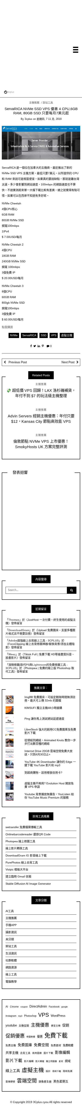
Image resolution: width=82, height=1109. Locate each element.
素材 (61, 1061)
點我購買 (7, 327)
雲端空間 (27, 1080)
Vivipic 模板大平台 (17, 869)
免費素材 (56, 1045)
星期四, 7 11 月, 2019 (49, 118)
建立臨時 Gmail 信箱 (18, 876)
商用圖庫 (37, 1053)
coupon (24, 1007)
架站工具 (48, 102)
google (64, 1007)
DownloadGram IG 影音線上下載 (26, 855)
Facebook (54, 1006)
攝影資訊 (11, 932)
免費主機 (11, 1045)
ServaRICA (29, 335)
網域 (67, 1061)
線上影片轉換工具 (17, 848)
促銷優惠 (15, 1035)
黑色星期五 (60, 1081)
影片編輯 (29, 1061)
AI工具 (10, 911)
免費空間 (41, 1045)
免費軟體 (68, 1045)
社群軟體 (11, 960)
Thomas (13, 619)
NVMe (14, 335)
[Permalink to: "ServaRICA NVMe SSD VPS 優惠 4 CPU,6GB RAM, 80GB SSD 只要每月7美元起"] (41, 142)
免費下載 (55, 1035)
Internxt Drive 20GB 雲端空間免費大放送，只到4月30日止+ (48, 752)
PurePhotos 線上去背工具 (22, 862)
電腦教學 (11, 981)
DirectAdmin (38, 1006)
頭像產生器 (45, 1081)
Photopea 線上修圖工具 (20, 841)
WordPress (58, 1015)
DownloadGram (18, 630)
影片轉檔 (39, 1061)
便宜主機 (56, 1025)
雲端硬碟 (10, 1081)
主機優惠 (40, 1024)
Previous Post (17, 362)
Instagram (11, 1016)
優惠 (40, 1036)
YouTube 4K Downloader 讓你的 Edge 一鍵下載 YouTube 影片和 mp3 (50, 763)
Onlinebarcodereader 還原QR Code (28, 834)
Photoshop (30, 1016)
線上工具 (11, 974)
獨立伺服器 (51, 1061)
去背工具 (25, 1053)
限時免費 (67, 1071)
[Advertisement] (41, 45)
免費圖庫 (25, 1045)
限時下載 (56, 1071)
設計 (48, 1071)
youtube (11, 1025)
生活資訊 (11, 953)
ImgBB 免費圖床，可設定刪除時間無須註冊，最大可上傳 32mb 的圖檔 (49, 698)
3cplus (28, 118)
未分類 (10, 939)
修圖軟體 (30, 1036)
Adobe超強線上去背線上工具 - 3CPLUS (33, 640)
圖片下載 (48, 1053)
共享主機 (12, 1052)
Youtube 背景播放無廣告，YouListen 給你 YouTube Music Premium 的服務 (49, 796)
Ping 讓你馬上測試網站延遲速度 (44, 718)
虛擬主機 (66, 335)
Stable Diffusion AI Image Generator (28, 883)
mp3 (20, 1016)
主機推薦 (34, 102)
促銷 (65, 1025)
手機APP (11, 925)
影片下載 (14, 1060)
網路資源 (11, 967)
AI (7, 1006)
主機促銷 (24, 1025)
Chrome (14, 1006)
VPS (53, 335)
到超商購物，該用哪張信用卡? (43, 772)
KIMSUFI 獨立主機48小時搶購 (43, 707)
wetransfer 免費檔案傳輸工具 (24, 827)
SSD (43, 335)
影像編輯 (62, 1052)
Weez (12, 654)
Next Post (68, 362)
